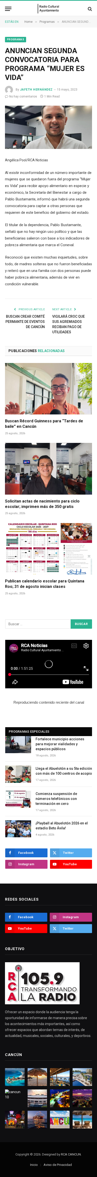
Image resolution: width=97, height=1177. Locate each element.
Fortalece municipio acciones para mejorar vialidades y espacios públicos (60, 744)
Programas (15, 39)
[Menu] (8, 8)
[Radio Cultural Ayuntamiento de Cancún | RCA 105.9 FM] (48, 9)
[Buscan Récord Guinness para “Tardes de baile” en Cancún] (48, 388)
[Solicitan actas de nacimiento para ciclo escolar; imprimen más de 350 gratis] (48, 468)
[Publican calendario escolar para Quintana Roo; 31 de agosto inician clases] (48, 549)
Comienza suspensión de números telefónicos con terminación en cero (56, 799)
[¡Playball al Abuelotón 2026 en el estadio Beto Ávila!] (18, 828)
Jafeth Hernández (36, 89)
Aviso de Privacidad (58, 1165)
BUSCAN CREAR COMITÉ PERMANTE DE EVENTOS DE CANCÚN (25, 321)
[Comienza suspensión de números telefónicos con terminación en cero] (18, 799)
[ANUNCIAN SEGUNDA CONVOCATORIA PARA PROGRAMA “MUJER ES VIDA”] (48, 127)
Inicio (34, 1165)
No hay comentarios (23, 96)
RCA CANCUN (71, 1154)
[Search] (89, 8)
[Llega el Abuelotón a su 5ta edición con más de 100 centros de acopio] (18, 774)
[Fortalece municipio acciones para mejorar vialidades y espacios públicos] (18, 744)
